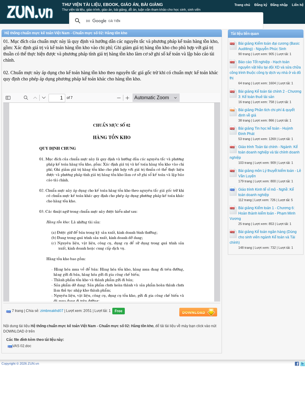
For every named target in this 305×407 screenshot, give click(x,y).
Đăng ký (260, 5)
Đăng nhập (279, 5)
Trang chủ (242, 5)
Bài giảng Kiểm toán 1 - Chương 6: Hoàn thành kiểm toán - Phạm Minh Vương (262, 213)
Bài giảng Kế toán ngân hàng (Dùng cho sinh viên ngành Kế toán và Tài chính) (263, 237)
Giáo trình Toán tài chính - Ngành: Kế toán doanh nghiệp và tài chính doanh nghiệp (265, 152)
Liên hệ (298, 5)
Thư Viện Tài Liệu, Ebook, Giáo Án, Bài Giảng (112, 4)
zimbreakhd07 (51, 311)
